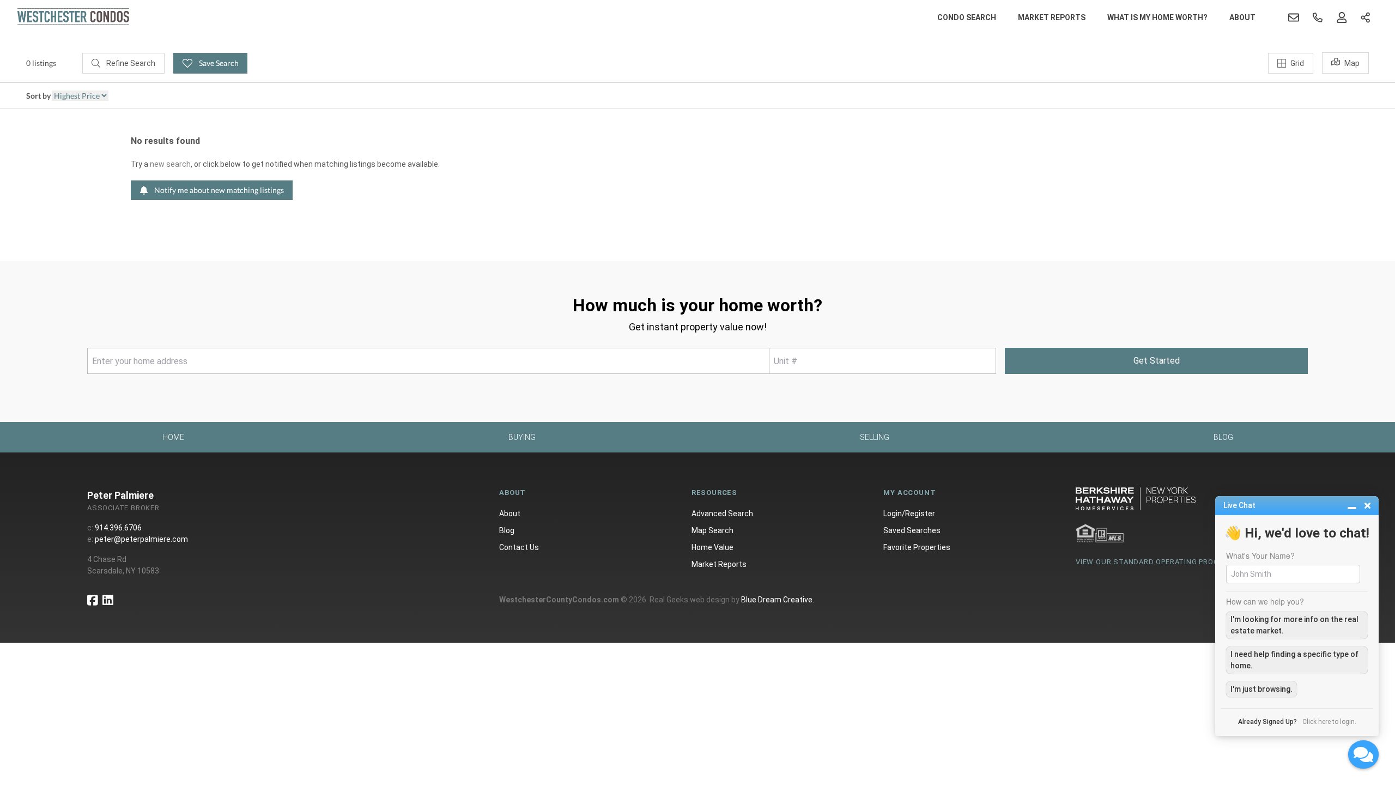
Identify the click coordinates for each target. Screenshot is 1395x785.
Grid (1297, 63)
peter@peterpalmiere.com (141, 539)
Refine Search (130, 63)
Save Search (218, 63)
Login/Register (909, 513)
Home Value (712, 547)
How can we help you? (1265, 601)
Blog (1223, 437)
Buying (522, 437)
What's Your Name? (1260, 555)
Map (1352, 63)
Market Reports (1051, 17)
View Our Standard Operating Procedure (1159, 562)
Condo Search (966, 17)
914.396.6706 (118, 527)
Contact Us (519, 547)
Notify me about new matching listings (218, 190)
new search (170, 164)
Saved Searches (912, 530)
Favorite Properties (916, 547)
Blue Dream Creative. (777, 599)
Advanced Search (722, 513)
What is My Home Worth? (1157, 17)
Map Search (712, 530)
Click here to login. (1329, 722)
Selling (874, 437)
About (1242, 17)
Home (173, 437)
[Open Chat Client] (1363, 754)
